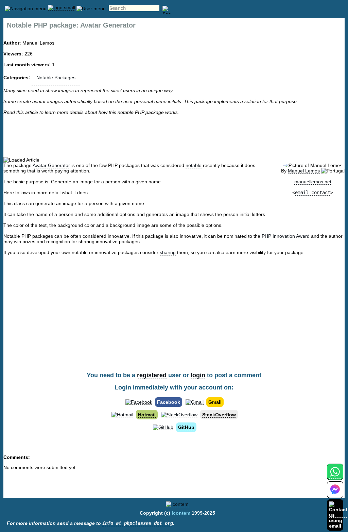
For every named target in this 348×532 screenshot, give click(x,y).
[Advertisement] (174, 136)
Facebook (168, 402)
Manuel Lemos (304, 170)
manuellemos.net (312, 181)
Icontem (181, 513)
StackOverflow (219, 414)
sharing (168, 252)
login (198, 375)
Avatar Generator (51, 165)
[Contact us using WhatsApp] (335, 476)
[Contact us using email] (338, 515)
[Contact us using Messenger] (335, 494)
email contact (312, 192)
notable (194, 165)
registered (152, 375)
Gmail (215, 402)
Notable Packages (55, 77)
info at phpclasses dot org (137, 523)
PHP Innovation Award (286, 236)
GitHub (186, 427)
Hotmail (147, 414)
